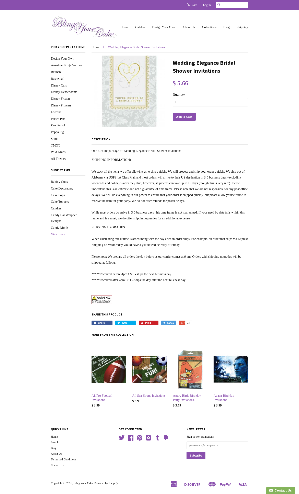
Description (101, 139)
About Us (188, 27)
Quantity (179, 94)
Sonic (54, 138)
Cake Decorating (62, 188)
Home (124, 27)
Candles (56, 208)
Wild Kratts (58, 152)
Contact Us (57, 465)
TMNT (55, 145)
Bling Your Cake (83, 483)
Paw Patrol (58, 125)
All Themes (58, 158)
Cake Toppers (60, 201)
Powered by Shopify (106, 483)
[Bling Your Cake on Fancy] (166, 439)
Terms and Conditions (63, 459)
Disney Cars (59, 85)
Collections (209, 27)
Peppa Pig (57, 132)
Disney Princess (61, 105)
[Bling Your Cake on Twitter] (122, 439)
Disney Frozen (60, 98)
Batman (56, 72)
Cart (194, 5)
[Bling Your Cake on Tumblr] (158, 439)
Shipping (242, 27)
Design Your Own (164, 27)
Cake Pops (58, 195)
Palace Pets (58, 118)
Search (55, 442)
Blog (226, 27)
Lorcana (56, 112)
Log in (207, 5)
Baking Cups (59, 181)
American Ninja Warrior (66, 65)
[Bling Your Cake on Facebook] (131, 439)
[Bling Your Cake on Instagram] (148, 439)
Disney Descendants (64, 92)
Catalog (140, 27)
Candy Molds (59, 227)
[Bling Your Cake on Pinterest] (139, 439)
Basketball (57, 78)
